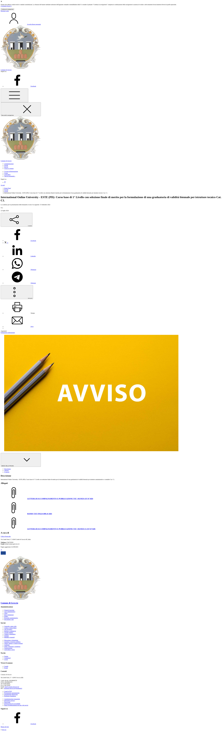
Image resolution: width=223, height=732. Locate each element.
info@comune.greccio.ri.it (12, 687)
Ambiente (7, 645)
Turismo (6, 635)
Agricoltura (7, 174)
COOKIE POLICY (6, 6)
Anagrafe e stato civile (10, 626)
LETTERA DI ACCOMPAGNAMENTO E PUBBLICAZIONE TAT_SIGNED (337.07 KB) (60, 499)
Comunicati (7, 658)
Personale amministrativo (11, 618)
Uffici (5, 613)
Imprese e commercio (10, 631)
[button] (9, 164)
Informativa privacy (9, 700)
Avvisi (6, 191)
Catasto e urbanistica (10, 634)
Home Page (7, 188)
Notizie (6, 656)
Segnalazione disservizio (11, 694)
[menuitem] (20, 240)
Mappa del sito (5, 727)
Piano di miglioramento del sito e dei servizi (16, 705)
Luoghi (6, 666)
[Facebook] (5, 182)
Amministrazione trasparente (12, 699)
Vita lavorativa (8, 629)
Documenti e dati (9, 619)
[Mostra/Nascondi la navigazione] (14, 95)
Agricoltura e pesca (9, 649)
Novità (6, 190)
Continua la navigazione (7, 9)
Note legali (7, 702)
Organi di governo (9, 610)
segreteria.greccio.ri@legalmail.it (13, 688)
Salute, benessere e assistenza (12, 646)
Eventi (6, 668)
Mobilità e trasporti (9, 637)
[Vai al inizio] (1, 550)
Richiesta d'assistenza (10, 696)
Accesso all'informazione (11, 171)
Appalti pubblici (8, 632)
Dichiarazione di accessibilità (12, 703)
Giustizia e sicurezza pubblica (12, 642)
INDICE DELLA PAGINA (7, 466)
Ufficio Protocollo (6, 536)
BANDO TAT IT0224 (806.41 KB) (39, 514)
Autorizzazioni (8, 648)
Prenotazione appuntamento (11, 693)
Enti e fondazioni (9, 615)
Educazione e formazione (11, 640)
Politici (6, 616)
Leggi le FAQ (8, 691)
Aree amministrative (9, 611)
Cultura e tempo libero (10, 628)
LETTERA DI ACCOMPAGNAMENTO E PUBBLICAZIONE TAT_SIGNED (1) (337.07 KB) (61, 529)
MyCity (4, 730)
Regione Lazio (5, 11)
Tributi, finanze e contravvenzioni (13, 643)
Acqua (6, 173)
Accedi (3, 185)
